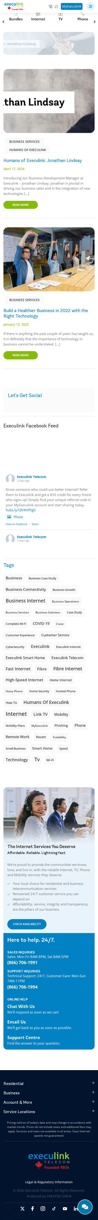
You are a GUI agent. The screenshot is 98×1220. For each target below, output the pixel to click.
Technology (17, 759)
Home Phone (14, 691)
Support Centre (23, 1037)
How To (11, 702)
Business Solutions (48, 612)
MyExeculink (71, 6)
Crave (60, 624)
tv (37, 759)
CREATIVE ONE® (59, 1196)
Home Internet (61, 680)
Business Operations (65, 601)
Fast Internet (18, 668)
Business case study (42, 578)
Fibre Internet (67, 669)
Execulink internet (68, 647)
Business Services (24, 141)
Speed (63, 748)
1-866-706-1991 (50, 6)
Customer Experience (20, 635)
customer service (55, 635)
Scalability (59, 737)
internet (16, 713)
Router (41, 737)
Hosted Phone (65, 691)
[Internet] (38, 16)
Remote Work (17, 736)
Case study (74, 612)
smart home (42, 748)
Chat (56, 6)
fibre (42, 668)
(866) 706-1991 (22, 962)
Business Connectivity (26, 589)
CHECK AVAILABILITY (27, 924)
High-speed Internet (24, 679)
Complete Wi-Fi (16, 624)
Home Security (39, 691)
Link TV (41, 714)
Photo (18, 517)
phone (80, 725)
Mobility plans (15, 726)
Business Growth (64, 590)
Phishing (61, 725)
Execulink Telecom (31, 477)
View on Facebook (16, 524)
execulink (40, 646)
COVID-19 (41, 623)
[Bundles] (15, 16)
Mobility (61, 714)
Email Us (16, 1022)
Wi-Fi (50, 760)
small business (16, 748)
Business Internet (25, 600)
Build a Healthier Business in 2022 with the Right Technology (45, 313)
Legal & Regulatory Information (49, 1182)
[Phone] (82, 16)
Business (14, 578)
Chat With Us (21, 1006)
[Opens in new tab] (22, 1209)
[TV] (60, 16)
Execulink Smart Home (25, 657)
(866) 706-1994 (22, 987)
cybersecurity (15, 647)
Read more (21, 205)
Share (35, 524)
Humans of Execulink (27, 150)
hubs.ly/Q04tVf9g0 (21, 510)
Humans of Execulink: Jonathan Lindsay (42, 160)
